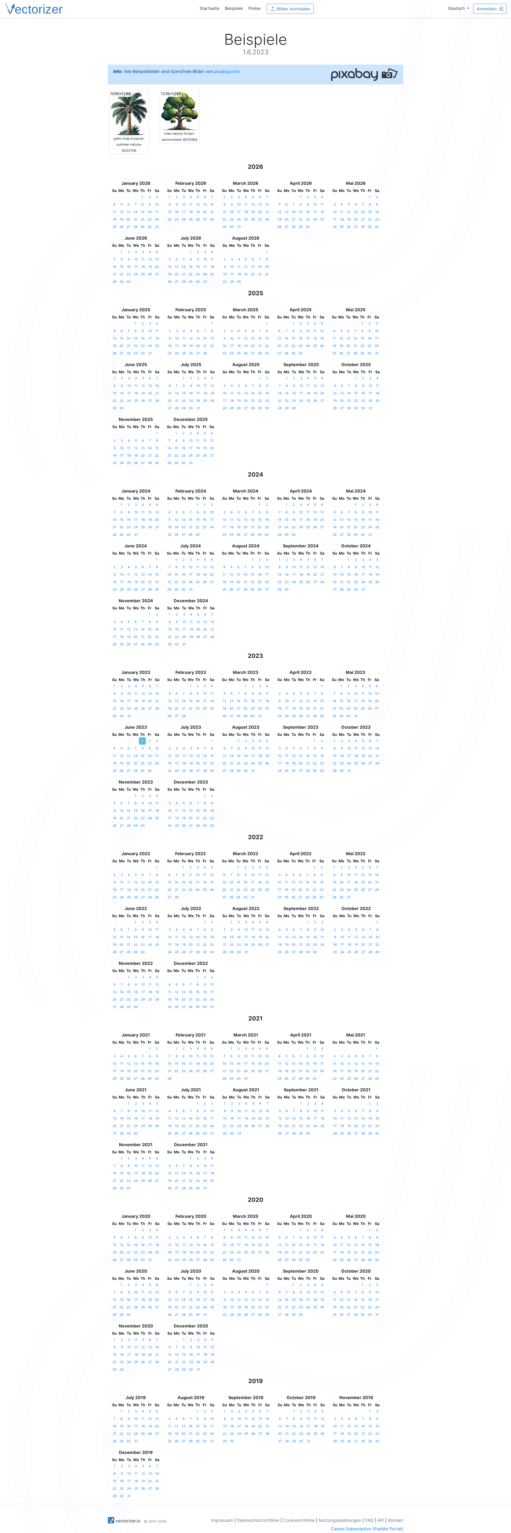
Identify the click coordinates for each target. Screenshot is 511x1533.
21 (135, 219)
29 (142, 227)
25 (114, 227)
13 (128, 212)
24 (157, 219)
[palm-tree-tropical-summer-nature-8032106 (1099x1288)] (129, 113)
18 (114, 219)
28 (135, 227)
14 (135, 212)
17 (157, 212)
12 (121, 212)
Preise (254, 8)
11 (114, 212)
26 (121, 227)
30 (149, 227)
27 (128, 227)
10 (157, 204)
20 (128, 219)
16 (149, 212)
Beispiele (234, 8)
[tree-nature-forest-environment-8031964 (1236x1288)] (179, 110)
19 (121, 219)
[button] (458, 8)
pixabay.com (227, 71)
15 (142, 212)
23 (150, 219)
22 (142, 219)
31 (157, 227)
